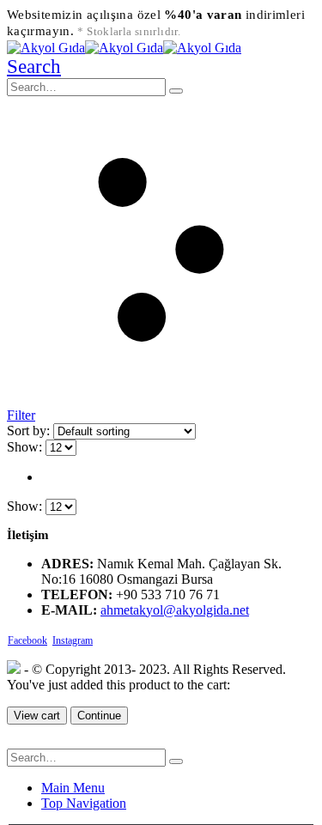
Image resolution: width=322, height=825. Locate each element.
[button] (34, 66)
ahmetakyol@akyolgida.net (174, 610)
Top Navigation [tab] (83, 803)
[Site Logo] (124, 47)
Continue (99, 715)
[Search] (176, 91)
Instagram (72, 640)
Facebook (27, 640)
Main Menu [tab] (73, 787)
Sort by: (30, 430)
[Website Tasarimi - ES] (14, 669)
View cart (37, 715)
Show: (26, 447)
